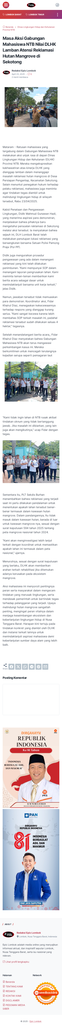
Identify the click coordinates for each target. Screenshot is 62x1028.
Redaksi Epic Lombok (29, 932)
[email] (45, 667)
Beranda (10, 981)
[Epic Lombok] (31, 5)
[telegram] (32, 667)
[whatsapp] (25, 667)
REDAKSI (10, 991)
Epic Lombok (35, 1021)
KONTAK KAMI (13, 995)
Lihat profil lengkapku (17, 961)
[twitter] (18, 667)
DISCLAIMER (12, 1000)
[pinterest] (38, 667)
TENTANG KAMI (14, 986)
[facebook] (11, 667)
